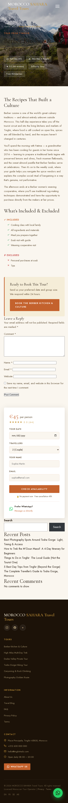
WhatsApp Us (19, 766)
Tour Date (15, 429)
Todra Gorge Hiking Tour (16, 665)
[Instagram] (7, 628)
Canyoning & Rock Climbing (17, 671)
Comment (10, 334)
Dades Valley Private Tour (16, 658)
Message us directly (24, 510)
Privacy (41, 789)
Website (8, 376)
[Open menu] (57, 6)
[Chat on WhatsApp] (58, 793)
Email (8, 369)
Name (8, 362)
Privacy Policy (10, 715)
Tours (14, 26)
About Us (8, 697)
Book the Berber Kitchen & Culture (34, 305)
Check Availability (34, 489)
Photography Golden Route (16, 677)
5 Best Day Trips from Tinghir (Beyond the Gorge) (32, 567)
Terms (7, 721)
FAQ (6, 709)
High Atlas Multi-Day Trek (15, 652)
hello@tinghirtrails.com (18, 751)
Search (8, 520)
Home (6, 26)
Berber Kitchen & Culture (15, 646)
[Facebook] (15, 628)
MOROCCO (27, 6)
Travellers (16, 443)
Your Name (15, 457)
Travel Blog (9, 703)
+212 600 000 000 (17, 746)
